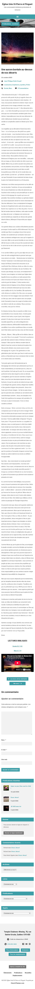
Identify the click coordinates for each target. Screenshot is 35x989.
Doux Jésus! (15, 797)
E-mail (4, 750)
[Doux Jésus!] (6, 800)
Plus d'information (12, 950)
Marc (10, 88)
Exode (6, 88)
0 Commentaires (23, 88)
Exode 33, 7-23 (17, 646)
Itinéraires (25, 950)
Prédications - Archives (10, 24)
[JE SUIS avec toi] (6, 809)
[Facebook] (23, 944)
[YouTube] (26, 944)
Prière (28, 85)
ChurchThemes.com (17, 983)
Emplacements (17, 975)
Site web (4, 759)
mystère (22, 85)
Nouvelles (28, 973)
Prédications (18, 973)
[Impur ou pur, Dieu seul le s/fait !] (6, 789)
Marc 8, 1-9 (17, 651)
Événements (8, 973)
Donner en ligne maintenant (13, 833)
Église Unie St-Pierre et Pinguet (17, 4)
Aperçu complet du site (17, 966)
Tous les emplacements (17, 954)
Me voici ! (16, 683)
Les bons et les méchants (18, 679)
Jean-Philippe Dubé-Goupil (12, 81)
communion (8, 85)
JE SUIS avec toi (16, 806)
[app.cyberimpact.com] (30, 944)
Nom (3, 740)
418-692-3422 (12, 944)
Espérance (15, 85)
